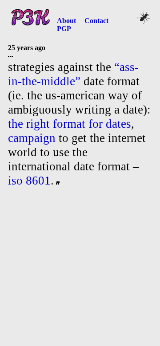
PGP (64, 28)
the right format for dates (69, 123)
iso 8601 (29, 180)
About (66, 20)
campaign (32, 138)
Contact (96, 20)
